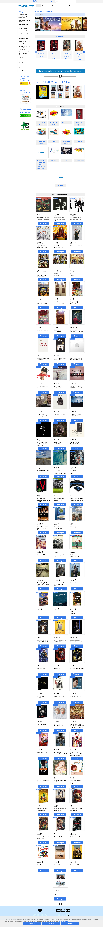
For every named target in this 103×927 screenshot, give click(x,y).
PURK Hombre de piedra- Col (58, 274)
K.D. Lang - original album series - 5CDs (76, 387)
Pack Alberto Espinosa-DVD (74, 555)
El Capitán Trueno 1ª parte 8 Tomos (59, 330)
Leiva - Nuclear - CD (60, 414)
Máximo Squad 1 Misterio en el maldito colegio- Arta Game (76, 754)
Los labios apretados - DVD (60, 555)
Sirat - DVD (57, 865)
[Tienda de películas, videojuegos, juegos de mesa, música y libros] (18, 14)
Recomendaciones (63, 5)
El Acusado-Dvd (41, 724)
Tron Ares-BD (41, 53)
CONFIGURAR (32, 923)
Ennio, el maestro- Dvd (77, 668)
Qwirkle (39, 865)
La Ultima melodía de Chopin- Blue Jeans (43, 781)
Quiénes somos (45, 5)
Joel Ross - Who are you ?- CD (59, 443)
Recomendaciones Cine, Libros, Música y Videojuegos (25, 53)
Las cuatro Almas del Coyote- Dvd (43, 837)
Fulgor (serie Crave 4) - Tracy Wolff (60, 640)
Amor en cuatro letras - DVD (60, 893)
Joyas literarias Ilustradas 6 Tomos (59, 302)
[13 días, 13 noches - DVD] (65, 45)
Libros (54, 142)
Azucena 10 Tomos (42, 330)
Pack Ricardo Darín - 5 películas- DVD (60, 499)
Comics (79, 142)
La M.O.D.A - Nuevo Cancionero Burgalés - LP (76, 359)
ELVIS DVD (57, 668)
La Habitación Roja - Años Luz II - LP (59, 612)
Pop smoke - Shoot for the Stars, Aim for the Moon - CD (43, 444)
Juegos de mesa (41, 143)
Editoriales (22, 43)
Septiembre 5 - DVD (76, 837)
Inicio (38, 5)
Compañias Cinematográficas (42, 124)
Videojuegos (79, 161)
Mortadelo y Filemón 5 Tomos (76, 274)
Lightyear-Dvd (41, 668)
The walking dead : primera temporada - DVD (43, 584)
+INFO (59, 30)
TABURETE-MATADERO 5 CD (58, 725)
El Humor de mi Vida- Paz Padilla (43, 358)
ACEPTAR (70, 923)
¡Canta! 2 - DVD (41, 612)
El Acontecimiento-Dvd (76, 696)
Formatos (22, 67)
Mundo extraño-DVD (43, 752)
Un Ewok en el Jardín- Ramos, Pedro (60, 358)
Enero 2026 (66, 123)
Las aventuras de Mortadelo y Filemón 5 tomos (43, 303)
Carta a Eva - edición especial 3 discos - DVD (43, 528)
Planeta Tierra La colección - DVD (58, 527)
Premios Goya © (79, 124)
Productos (41, 55)
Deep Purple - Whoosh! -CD (58, 387)
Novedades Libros (67, 143)
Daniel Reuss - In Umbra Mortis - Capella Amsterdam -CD (60, 473)
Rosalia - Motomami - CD (43, 387)
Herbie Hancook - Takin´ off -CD (75, 443)
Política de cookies (63, 921)
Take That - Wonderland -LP (58, 246)
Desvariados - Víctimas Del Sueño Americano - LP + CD (43, 219)
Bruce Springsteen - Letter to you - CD (42, 415)
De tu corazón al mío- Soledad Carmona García (60, 782)
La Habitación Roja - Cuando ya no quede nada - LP (60, 219)
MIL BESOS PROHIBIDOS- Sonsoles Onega (77, 331)
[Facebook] (34, 1)
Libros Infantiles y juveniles (25, 41)
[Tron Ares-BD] (40, 45)
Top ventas (77, 5)
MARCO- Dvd (58, 837)
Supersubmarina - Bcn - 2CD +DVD (76, 415)
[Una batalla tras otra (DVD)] (78, 45)
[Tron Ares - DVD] (52, 45)
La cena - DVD (74, 865)
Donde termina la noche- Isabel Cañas (76, 640)
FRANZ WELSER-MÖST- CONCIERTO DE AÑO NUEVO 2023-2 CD (77, 727)
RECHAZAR (51, 923)
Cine (66, 161)
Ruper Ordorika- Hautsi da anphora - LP (42, 247)
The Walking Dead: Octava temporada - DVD (59, 584)
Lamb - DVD (74, 583)
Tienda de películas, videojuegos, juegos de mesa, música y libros (25, 16)
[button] (51, 1)
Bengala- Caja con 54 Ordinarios (76, 302)
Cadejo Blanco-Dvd (59, 696)
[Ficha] (43, 204)
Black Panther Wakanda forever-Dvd (60, 753)
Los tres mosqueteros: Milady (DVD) (60, 809)
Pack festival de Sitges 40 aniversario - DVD (76, 499)
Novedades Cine (54, 124)
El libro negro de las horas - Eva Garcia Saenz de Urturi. (42, 641)
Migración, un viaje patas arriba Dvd (42, 809)
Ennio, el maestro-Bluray (42, 697)
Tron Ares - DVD (53, 54)
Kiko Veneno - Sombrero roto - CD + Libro (76, 472)
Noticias (71, 5)
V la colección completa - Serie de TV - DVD (43, 500)
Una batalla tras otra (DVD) (79, 55)
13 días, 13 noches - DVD (66, 54)
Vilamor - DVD (41, 555)
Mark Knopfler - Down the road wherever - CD (43, 472)
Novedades (54, 5)
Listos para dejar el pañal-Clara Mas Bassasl (75, 782)
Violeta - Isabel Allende (74, 612)
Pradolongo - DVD (75, 527)
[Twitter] (35, 1)
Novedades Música (23, 24)
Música (54, 161)
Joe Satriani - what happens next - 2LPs (76, 218)
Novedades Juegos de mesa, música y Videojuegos (41, 164)
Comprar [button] (61, 589)
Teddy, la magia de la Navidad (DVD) (76, 809)
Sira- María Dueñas (76, 246)
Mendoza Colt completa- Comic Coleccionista (41, 275)
